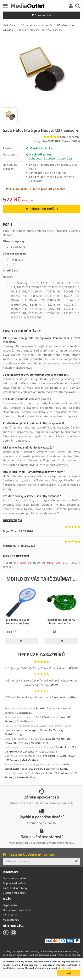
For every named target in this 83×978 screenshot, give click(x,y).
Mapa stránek (11, 919)
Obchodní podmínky (15, 878)
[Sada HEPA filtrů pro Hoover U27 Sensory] (41, 69)
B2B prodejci (10, 915)
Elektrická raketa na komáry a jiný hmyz (18, 621)
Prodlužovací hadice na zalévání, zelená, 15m (61, 621)
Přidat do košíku (44, 209)
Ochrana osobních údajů (17, 910)
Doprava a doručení (14, 883)
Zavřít (68, 973)
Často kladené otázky (15, 888)
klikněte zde (64, 968)
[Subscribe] (76, 861)
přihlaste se (22, 562)
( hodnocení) (70, 137)
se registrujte (51, 562)
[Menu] (5, 6)
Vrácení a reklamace (14, 892)
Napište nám (10, 905)
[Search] (77, 6)
